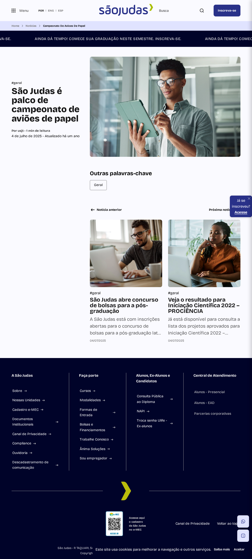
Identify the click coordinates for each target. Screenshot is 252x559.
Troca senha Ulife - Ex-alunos (152, 423)
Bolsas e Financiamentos (92, 427)
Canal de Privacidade (29, 434)
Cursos (85, 391)
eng (51, 10)
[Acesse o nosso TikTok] (37, 524)
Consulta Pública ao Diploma (150, 399)
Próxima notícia (221, 210)
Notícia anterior (109, 210)
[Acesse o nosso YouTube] (53, 524)
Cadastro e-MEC (25, 410)
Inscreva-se (227, 11)
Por (31, 131)
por (41, 10)
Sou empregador (93, 458)
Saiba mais (222, 549)
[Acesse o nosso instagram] (21, 524)
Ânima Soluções (92, 449)
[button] (243, 521)
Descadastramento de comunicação (30, 465)
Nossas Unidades (26, 400)
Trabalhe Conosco (94, 439)
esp (60, 10)
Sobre (17, 391)
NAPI (141, 411)
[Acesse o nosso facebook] (14, 524)
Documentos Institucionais (22, 421)
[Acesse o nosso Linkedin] (29, 524)
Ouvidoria (20, 453)
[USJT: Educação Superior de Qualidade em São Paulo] (126, 10)
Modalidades (90, 400)
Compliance (21, 443)
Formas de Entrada (88, 412)
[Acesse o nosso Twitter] (45, 524)
